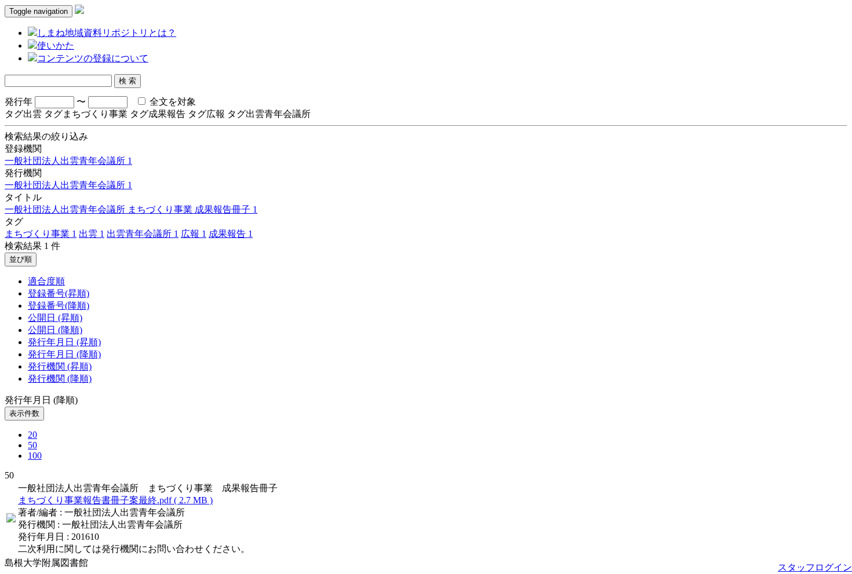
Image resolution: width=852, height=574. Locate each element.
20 (32, 435)
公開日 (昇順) (55, 318)
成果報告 (231, 234)
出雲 (91, 234)
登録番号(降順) (58, 305)
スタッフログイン (815, 567)
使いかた (55, 45)
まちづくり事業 (41, 234)
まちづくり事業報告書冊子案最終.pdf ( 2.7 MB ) (115, 500)
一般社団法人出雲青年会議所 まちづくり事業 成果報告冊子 (131, 209)
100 (35, 455)
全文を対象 (171, 102)
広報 (193, 234)
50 (32, 445)
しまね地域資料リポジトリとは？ (106, 33)
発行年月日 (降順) (64, 354)
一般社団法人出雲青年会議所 (68, 161)
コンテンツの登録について (92, 58)
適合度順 (46, 281)
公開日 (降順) (55, 330)
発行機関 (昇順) (60, 366)
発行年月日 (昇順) (64, 342)
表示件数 (24, 413)
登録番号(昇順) (58, 293)
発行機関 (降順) (60, 378)
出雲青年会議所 (143, 234)
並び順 (20, 259)
